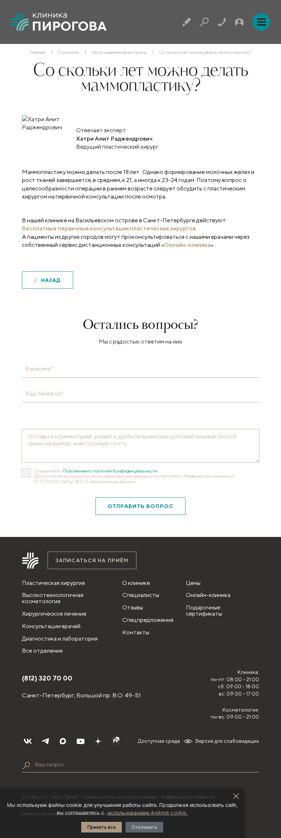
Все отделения (42, 650)
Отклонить (144, 827)
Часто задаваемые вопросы (118, 52)
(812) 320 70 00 (47, 678)
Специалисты (140, 595)
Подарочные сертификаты (204, 610)
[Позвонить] (222, 22)
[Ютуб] (80, 741)
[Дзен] (98, 741)
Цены (193, 582)
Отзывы (132, 607)
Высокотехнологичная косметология (52, 598)
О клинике (68, 52)
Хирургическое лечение (54, 613)
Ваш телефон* (44, 394)
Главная (37, 52)
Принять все (101, 827)
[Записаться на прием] (186, 22)
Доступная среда (159, 741)
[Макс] (63, 741)
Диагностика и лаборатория (60, 638)
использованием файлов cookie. (148, 812)
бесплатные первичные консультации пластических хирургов (109, 228)
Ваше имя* (39, 369)
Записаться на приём (92, 560)
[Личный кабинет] (239, 22)
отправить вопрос (140, 506)
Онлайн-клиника (187, 244)
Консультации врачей (51, 626)
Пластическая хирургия (53, 582)
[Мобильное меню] (261, 22)
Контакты (135, 632)
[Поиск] (204, 22)
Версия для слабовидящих (227, 741)
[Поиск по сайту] (26, 765)
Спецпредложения (147, 619)
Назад (51, 280)
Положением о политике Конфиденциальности (110, 471)
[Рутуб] (115, 741)
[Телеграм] (45, 741)
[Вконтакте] (28, 741)
